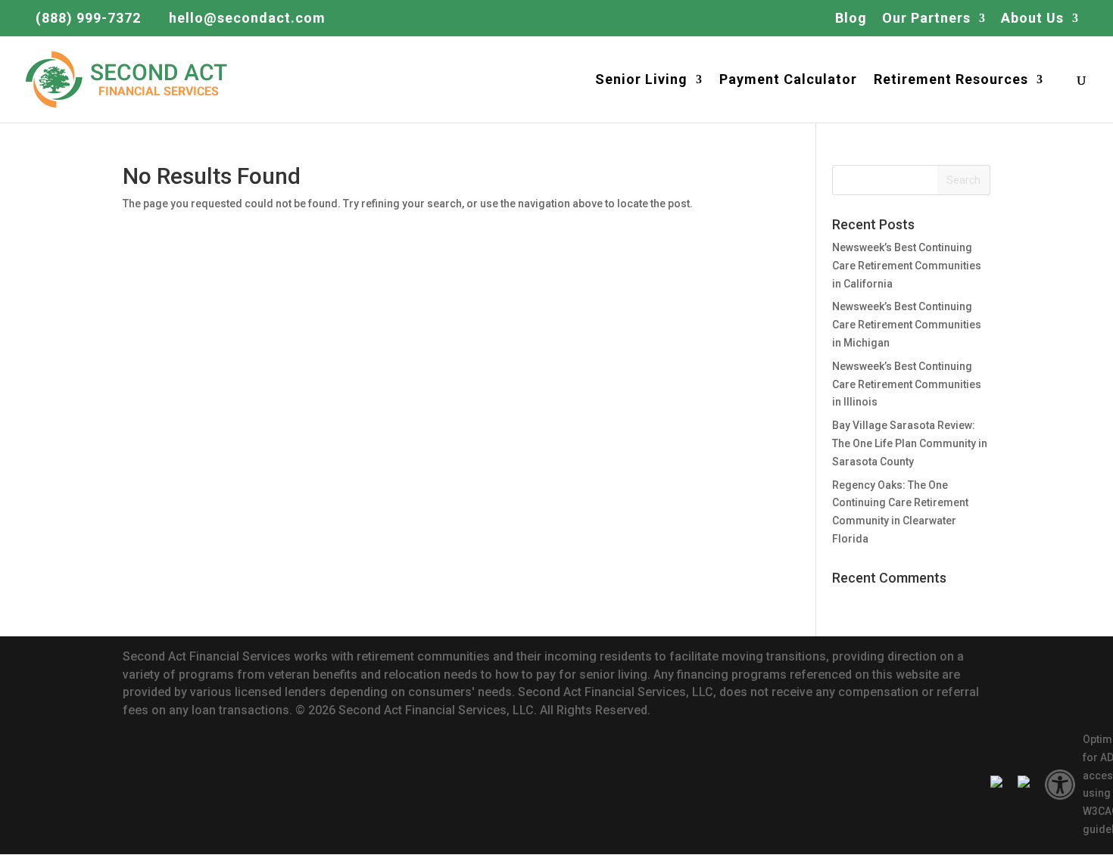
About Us (1032, 18)
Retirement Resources (951, 80)
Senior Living (641, 80)
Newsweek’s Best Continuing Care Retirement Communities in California (906, 265)
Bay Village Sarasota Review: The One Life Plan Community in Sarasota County (909, 443)
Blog (851, 18)
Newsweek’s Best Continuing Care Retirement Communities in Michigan (906, 324)
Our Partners (926, 18)
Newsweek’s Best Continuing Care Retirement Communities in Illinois (906, 384)
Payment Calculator (788, 80)
